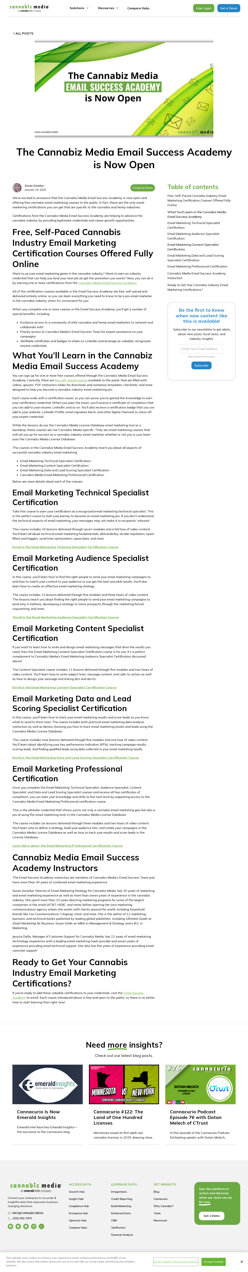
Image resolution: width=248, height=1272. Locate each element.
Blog (156, 1191)
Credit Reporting (121, 1199)
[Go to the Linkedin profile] (26, 1226)
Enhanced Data (121, 1213)
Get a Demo (228, 8)
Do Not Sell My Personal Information (176, 1261)
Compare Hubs (138, 8)
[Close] (242, 1261)
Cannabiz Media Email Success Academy (107, 283)
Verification (118, 1227)
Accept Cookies (213, 1261)
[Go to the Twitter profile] (18, 1226)
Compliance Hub (79, 1206)
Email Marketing (121, 1206)
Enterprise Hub (78, 1213)
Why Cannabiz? (164, 1206)
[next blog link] (47, 1104)
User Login (203, 8)
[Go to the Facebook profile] (10, 1226)
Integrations (119, 1191)
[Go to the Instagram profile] (33, 1226)
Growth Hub (76, 1191)
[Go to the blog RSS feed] (41, 1226)
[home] (29, 8)
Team (157, 1213)
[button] (79, 8)
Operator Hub (77, 1220)
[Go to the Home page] (36, 1188)
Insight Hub (76, 1199)
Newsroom (160, 1220)
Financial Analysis (122, 1235)
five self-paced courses (71, 380)
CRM (114, 1220)
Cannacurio (161, 1199)
